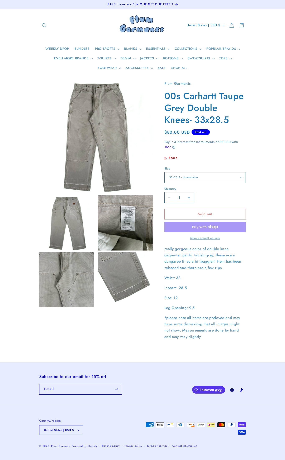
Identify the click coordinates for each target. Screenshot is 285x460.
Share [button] (173, 158)
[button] (44, 25)
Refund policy (111, 446)
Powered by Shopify (84, 446)
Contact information (184, 446)
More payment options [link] (205, 238)
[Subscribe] (117, 389)
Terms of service (157, 446)
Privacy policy (133, 446)
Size (167, 168)
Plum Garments (61, 446)
